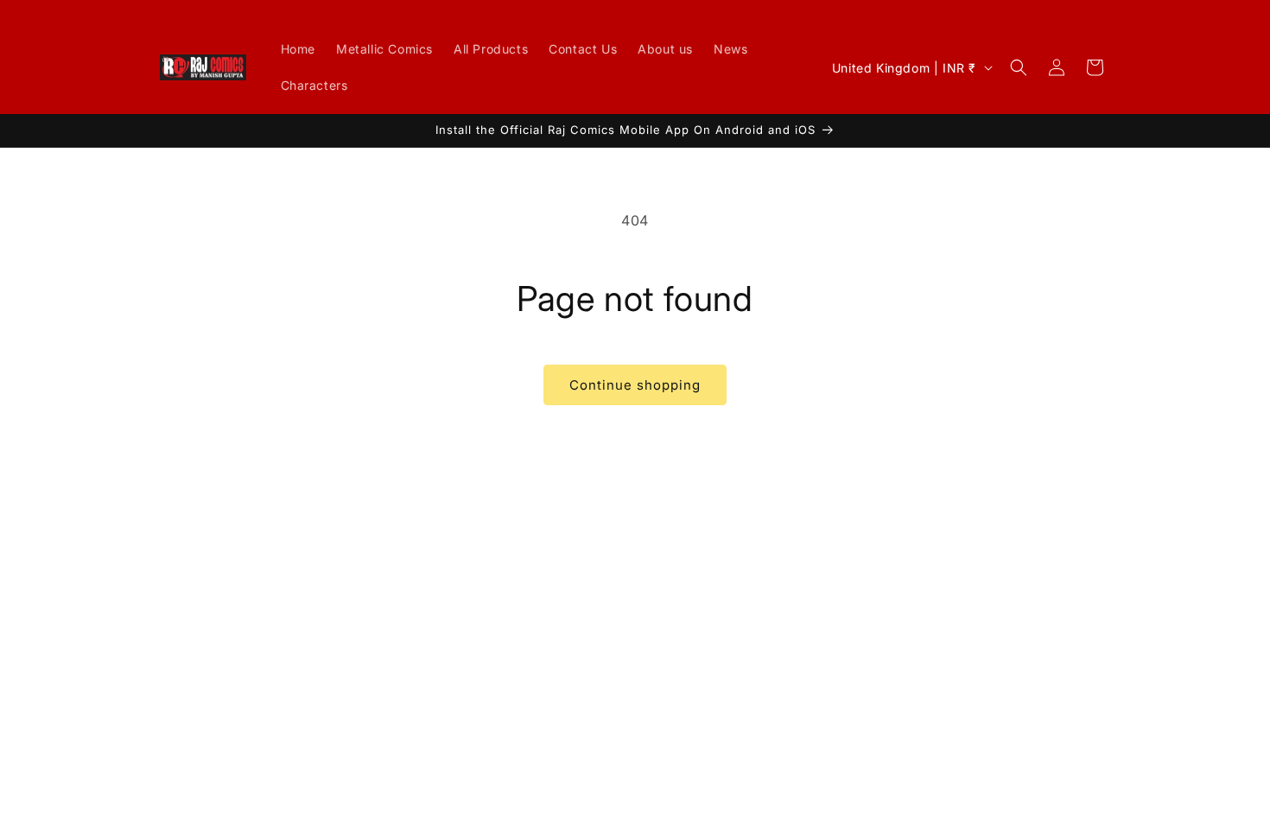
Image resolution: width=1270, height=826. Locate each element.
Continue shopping (635, 385)
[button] (1019, 67)
